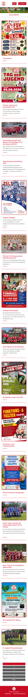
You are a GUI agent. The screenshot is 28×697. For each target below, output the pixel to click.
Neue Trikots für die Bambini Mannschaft (13, 566)
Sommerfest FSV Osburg (11, 620)
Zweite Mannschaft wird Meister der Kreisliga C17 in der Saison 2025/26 (13, 142)
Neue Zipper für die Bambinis (13, 347)
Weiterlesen (5, 60)
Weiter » (14, 679)
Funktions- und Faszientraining (8, 445)
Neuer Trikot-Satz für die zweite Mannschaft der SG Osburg (12, 525)
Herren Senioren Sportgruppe (13, 492)
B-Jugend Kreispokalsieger (12, 648)
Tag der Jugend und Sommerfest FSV (10, 106)
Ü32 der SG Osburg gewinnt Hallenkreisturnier (13, 257)
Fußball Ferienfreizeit (10, 310)
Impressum (8, 693)
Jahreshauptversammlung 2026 (12, 162)
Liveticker (22, 3)
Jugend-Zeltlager (9, 217)
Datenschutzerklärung (19, 693)
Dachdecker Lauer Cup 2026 (13, 397)
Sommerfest (7, 58)
